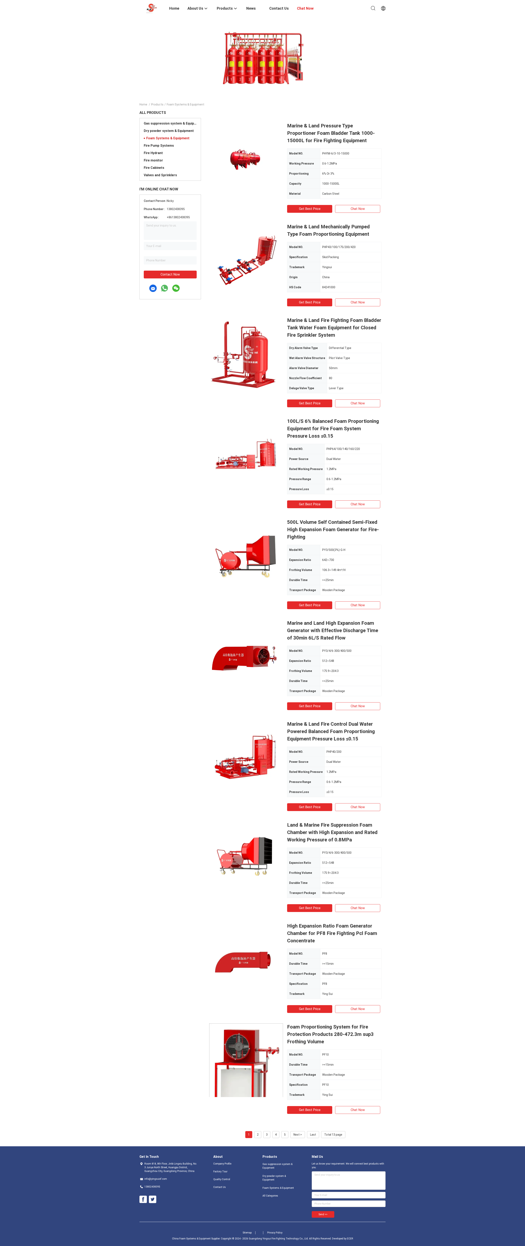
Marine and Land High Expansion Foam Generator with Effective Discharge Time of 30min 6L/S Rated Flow (332, 630)
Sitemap (247, 1232)
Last (313, 1134)
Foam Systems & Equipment (167, 138)
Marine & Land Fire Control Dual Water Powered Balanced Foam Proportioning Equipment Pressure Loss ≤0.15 (331, 731)
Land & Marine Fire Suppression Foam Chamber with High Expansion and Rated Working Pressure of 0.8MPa (332, 832)
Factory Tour (220, 1171)
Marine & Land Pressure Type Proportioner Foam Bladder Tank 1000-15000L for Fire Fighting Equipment (331, 133)
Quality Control (221, 1179)
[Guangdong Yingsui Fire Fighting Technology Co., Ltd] (151, 7)
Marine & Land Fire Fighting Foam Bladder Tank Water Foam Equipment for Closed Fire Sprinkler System (334, 327)
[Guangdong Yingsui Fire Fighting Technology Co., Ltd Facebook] (143, 1199)
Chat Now (358, 209)
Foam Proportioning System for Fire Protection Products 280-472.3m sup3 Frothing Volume (330, 1034)
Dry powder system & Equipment (169, 131)
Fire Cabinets (154, 168)
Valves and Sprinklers (160, 175)
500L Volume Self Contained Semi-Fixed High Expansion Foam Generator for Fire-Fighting (333, 529)
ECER (350, 1238)
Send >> (323, 1214)
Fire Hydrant (153, 153)
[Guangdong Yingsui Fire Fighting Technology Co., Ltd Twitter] (152, 1199)
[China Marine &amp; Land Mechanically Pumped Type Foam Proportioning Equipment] (246, 260)
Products (157, 104)
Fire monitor (153, 160)
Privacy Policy (274, 1232)
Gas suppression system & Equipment (170, 123)
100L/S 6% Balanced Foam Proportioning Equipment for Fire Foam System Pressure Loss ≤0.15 (333, 428)
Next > (297, 1134)
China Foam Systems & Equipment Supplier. (196, 1238)
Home (143, 104)
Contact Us (219, 1187)
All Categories (270, 1195)
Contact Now (170, 274)
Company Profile (222, 1163)
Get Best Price (310, 209)
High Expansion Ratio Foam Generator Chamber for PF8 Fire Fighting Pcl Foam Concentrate (332, 933)
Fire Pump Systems (159, 146)
